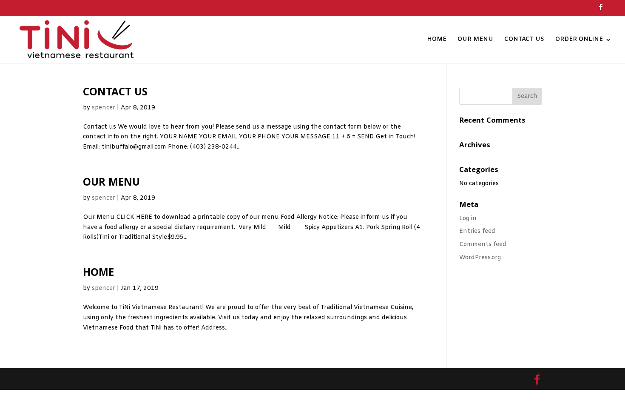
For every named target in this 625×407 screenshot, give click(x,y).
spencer (103, 108)
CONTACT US (524, 40)
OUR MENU (475, 40)
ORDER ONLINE (579, 40)
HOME (436, 40)
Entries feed (477, 231)
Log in (468, 219)
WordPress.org (480, 258)
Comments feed (482, 245)
